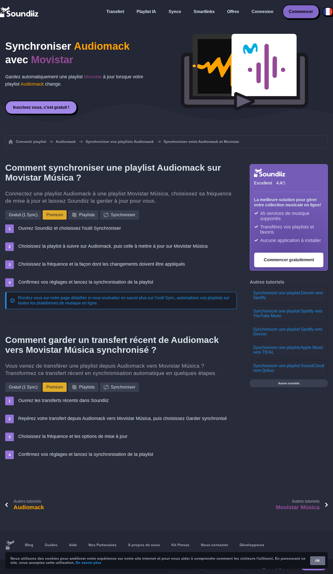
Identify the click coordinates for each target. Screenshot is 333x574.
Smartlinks (204, 11)
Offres (233, 11)
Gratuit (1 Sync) (23, 215)
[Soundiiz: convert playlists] (10, 545)
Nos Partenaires (102, 545)
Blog (29, 545)
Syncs (175, 11)
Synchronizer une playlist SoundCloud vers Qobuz (288, 368)
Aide (73, 545)
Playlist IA (146, 11)
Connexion (262, 11)
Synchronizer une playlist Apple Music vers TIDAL (288, 349)
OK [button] (317, 561)
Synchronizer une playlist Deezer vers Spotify (288, 295)
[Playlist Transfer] (19, 11)
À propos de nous (144, 545)
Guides (51, 545)
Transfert (115, 11)
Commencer (301, 11)
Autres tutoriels (288, 383)
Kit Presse (180, 545)
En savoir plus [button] (88, 562)
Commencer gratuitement (289, 260)
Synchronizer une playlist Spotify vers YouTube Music (287, 313)
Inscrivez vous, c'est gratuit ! (41, 107)
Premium (54, 215)
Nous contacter (214, 545)
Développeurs (252, 545)
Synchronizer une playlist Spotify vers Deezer (287, 331)
